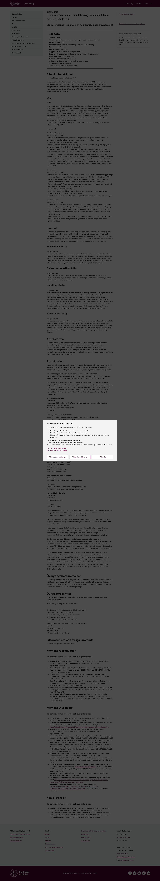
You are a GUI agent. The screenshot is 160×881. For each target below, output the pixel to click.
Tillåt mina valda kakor (80, 457)
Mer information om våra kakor (57, 448)
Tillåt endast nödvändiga (57, 457)
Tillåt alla (103, 457)
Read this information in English (57, 450)
